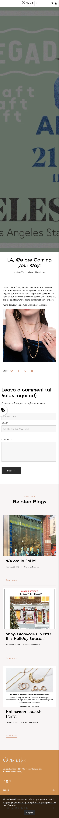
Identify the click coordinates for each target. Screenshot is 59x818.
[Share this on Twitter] (11, 370)
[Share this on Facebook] (18, 370)
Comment (7, 439)
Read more (11, 580)
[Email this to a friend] (32, 370)
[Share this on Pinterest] (25, 370)
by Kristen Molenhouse (36, 272)
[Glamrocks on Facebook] (4, 782)
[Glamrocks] (29, 3)
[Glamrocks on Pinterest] (10, 782)
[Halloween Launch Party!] (29, 686)
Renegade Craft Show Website (32, 305)
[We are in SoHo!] (29, 535)
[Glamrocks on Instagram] (7, 782)
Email (5, 422)
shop (6, 790)
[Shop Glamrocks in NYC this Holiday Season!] (29, 608)
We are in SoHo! (21, 561)
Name (5, 410)
